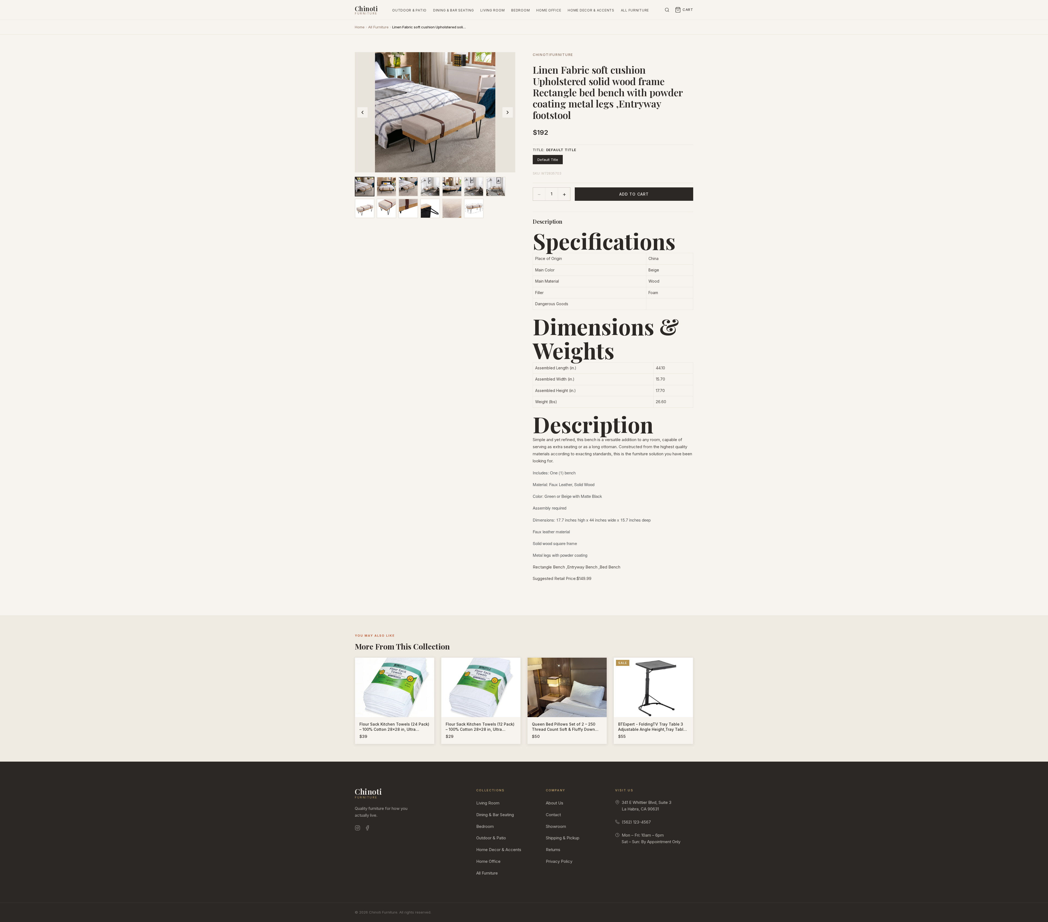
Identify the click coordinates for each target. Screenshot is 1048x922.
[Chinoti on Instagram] (357, 829)
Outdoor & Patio (409, 10)
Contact (553, 814)
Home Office (548, 10)
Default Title (547, 159)
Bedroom (520, 10)
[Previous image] (362, 112)
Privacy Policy (559, 861)
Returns (553, 849)
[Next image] (507, 112)
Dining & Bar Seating (453, 10)
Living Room (492, 10)
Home (360, 27)
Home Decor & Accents (591, 10)
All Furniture (635, 10)
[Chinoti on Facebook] (367, 829)
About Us (554, 803)
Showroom (556, 826)
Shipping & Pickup (562, 837)
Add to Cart (634, 194)
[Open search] (667, 9)
